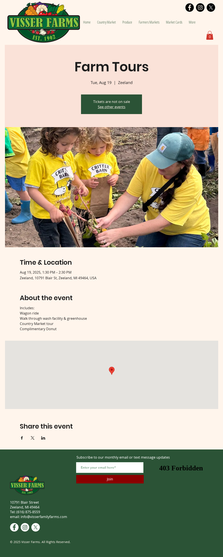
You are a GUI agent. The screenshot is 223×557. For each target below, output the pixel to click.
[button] (209, 35)
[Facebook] (189, 7)
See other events (111, 106)
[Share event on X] (32, 438)
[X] (211, 7)
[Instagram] (200, 7)
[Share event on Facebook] (22, 438)
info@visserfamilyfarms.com (44, 516)
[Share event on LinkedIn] (43, 438)
